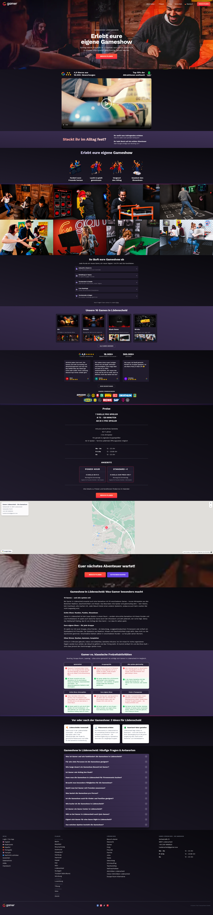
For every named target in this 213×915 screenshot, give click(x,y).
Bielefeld (58, 844)
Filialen (161, 4)
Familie (109, 852)
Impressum (7, 866)
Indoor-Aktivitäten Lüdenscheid (118, 874)
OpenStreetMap (206, 552)
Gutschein (178, 4)
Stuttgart (58, 871)
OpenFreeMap (186, 552)
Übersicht (110, 842)
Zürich (57, 896)
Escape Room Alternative (116, 876)
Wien (56, 891)
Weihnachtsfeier (112, 868)
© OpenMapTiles (194, 552)
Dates (109, 858)
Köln (56, 865)
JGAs (108, 855)
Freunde (110, 850)
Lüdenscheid (59, 868)
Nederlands (9, 844)
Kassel (57, 860)
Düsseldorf (59, 852)
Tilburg (57, 886)
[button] (106, 527)
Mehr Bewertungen (106, 386)
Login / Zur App (8, 839)
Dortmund (58, 849)
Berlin (57, 841)
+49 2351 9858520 (165, 844)
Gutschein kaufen (117, 575)
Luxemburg (59, 881)
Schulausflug (111, 863)
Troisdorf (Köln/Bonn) (62, 873)
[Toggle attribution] (211, 552)
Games (109, 844)
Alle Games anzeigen (106, 346)
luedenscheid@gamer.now (168, 847)
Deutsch (190, 4)
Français (8, 852)
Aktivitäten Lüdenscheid (115, 871)
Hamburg (58, 855)
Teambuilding (111, 866)
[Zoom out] (210, 506)
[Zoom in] (210, 503)
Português (8, 850)
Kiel (56, 863)
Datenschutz (7, 860)
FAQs (170, 4)
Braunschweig (60, 847)
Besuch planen (106, 56)
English (7, 842)
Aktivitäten (150, 4)
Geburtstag (111, 860)
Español (7, 847)
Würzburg (58, 876)
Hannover (58, 857)
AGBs (4, 863)
